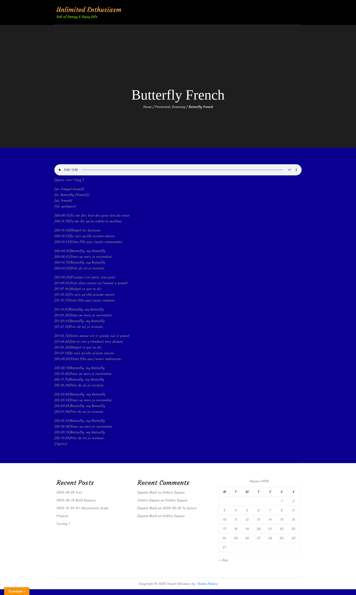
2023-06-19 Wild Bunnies (76, 500)
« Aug (223, 560)
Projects (62, 516)
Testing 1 (63, 524)
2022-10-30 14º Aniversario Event (82, 508)
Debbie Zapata (174, 492)
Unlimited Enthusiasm (88, 10)
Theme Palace (207, 584)
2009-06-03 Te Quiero (180, 508)
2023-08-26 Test (69, 492)
